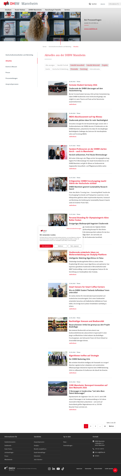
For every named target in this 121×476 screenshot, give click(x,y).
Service (67, 10)
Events (48, 69)
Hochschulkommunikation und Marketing (19, 55)
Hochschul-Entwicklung (60, 69)
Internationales (95, 69)
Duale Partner (20, 10)
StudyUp (36, 445)
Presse (8, 72)
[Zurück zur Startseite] (11, 470)
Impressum (79, 468)
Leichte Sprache (109, 468)
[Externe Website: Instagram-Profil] (49, 469)
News (64, 442)
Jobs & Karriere (38, 459)
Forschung (83, 69)
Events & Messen (11, 67)
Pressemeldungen (12, 78)
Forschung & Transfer (53, 10)
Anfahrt (97, 456)
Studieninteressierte (10, 442)
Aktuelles (9, 61)
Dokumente (37, 456)
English (103, 4)
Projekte (105, 65)
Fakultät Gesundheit (77, 65)
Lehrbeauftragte (9, 452)
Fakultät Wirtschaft (93, 65)
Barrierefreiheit (98, 468)
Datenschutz (88, 468)
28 (105, 426)
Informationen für (114, 4)
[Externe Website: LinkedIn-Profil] (53, 469)
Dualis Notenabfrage (39, 452)
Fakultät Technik (62, 65)
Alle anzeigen (50, 65)
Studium (8, 10)
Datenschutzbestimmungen (74, 228)
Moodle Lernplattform (40, 449)
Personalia (74, 69)
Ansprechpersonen (12, 84)
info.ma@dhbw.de (100, 452)
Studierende (8, 445)
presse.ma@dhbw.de (90, 29)
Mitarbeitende (8, 459)
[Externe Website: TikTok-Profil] (62, 469)
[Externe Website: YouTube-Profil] (58, 469)
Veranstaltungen (67, 445)
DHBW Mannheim (35, 10)
